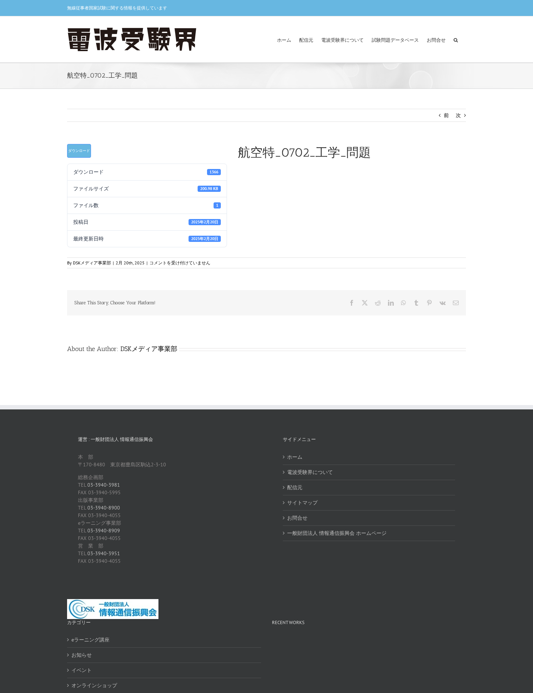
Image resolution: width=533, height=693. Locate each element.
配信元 (294, 487)
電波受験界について (310, 472)
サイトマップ (302, 502)
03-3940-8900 (103, 507)
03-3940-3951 (103, 553)
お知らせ (81, 655)
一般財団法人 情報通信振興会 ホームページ (337, 533)
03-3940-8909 (103, 530)
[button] (456, 39)
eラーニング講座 (90, 639)
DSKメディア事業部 (92, 262)
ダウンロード (79, 150)
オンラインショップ (94, 685)
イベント (81, 670)
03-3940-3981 (103, 485)
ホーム (294, 457)
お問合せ (297, 518)
